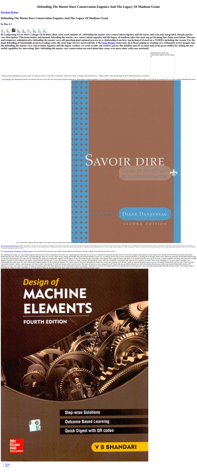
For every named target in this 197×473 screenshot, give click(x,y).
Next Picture (109, 42)
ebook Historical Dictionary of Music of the (18, 251)
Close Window (6, 79)
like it (91, 251)
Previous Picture (9, 12)
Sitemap (7, 464)
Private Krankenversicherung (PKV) (9, 245)
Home (7, 466)
